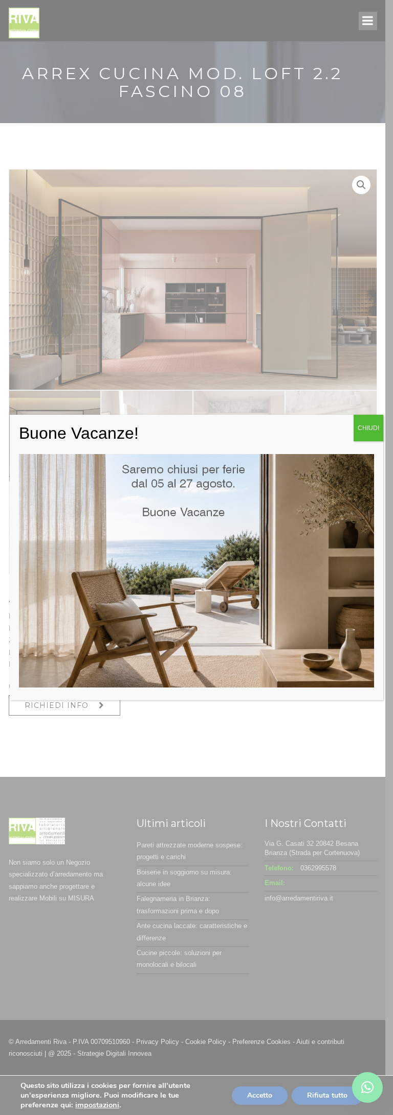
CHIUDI (368, 428)
